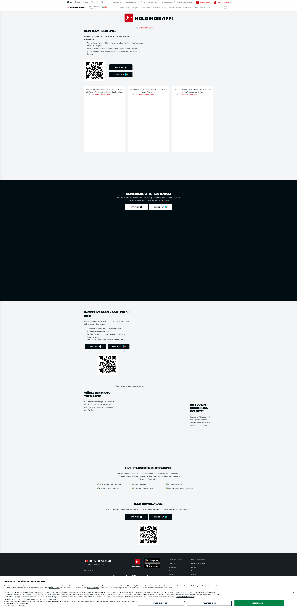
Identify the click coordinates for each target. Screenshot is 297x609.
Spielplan (135, 7)
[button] (224, 7)
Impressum (195, 571)
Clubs (149, 7)
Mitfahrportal (167, 2)
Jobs (170, 571)
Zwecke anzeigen (160, 603)
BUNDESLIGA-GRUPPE (185, 2)
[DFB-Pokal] (92, 1)
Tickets (178, 7)
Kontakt (193, 567)
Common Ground (150, 2)
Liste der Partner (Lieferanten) (15, 606)
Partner (171, 574)
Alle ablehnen (209, 603)
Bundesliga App (206, 2)
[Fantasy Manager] (215, 1)
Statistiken (187, 7)
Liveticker (156, 7)
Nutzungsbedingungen (198, 563)
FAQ (208, 7)
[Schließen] (293, 592)
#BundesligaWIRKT (132, 2)
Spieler (202, 7)
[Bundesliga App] (197, 1)
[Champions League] (97, 1)
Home (122, 7)
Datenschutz (173, 563)
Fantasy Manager (224, 2)
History (164, 7)
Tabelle (142, 7)
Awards (195, 7)
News (128, 7)
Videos (171, 7)
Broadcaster (118, 2)
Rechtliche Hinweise (175, 560)
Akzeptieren (257, 603)
